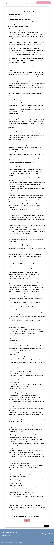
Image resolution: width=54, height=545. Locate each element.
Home (15, 2)
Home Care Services (23, 2)
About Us (32, 2)
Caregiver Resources (30, 3)
